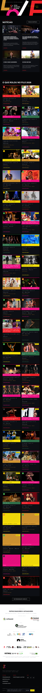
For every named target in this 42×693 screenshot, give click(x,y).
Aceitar (32, 690)
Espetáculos (6, 679)
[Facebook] (31, 678)
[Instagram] (28, 678)
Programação (6, 677)
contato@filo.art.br (18, 677)
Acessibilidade (6, 683)
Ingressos (5, 681)
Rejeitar (27, 690)
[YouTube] (34, 678)
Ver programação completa (21, 599)
